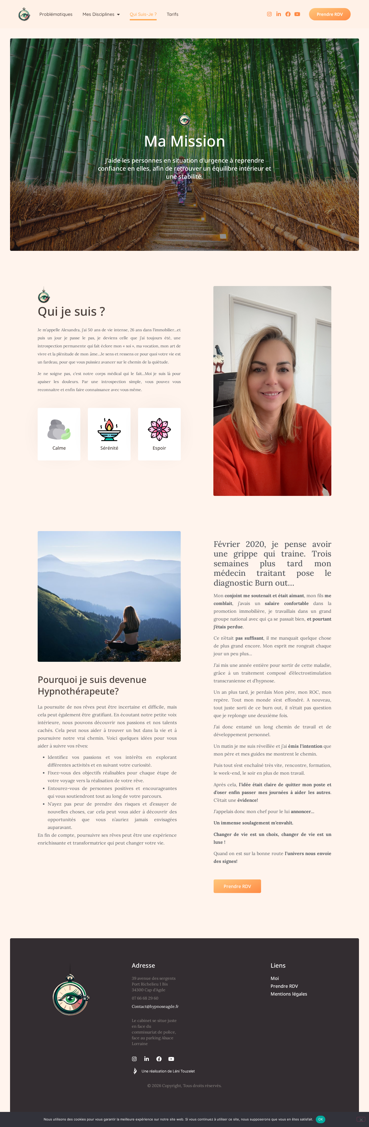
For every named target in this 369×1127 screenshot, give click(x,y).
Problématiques (56, 14)
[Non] (361, 1119)
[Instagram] (269, 14)
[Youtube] (297, 14)
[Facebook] (288, 14)
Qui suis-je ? (143, 14)
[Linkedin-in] (278, 14)
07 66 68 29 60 (145, 998)
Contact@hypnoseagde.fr (155, 1006)
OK (320, 1119)
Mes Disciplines (98, 14)
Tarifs (172, 14)
